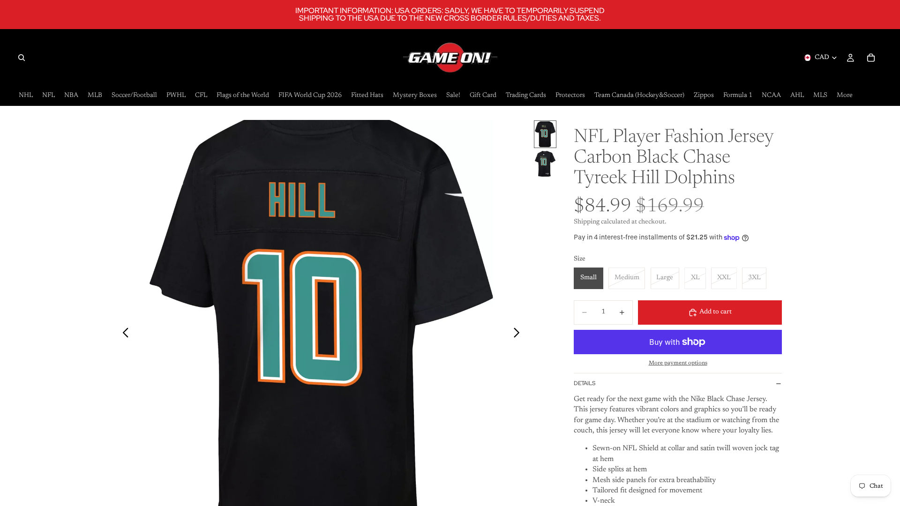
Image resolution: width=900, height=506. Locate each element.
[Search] (21, 57)
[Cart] (871, 57)
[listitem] (844, 95)
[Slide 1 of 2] (545, 134)
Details (584, 383)
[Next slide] (519, 334)
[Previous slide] (123, 334)
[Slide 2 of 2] (545, 164)
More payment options (678, 363)
